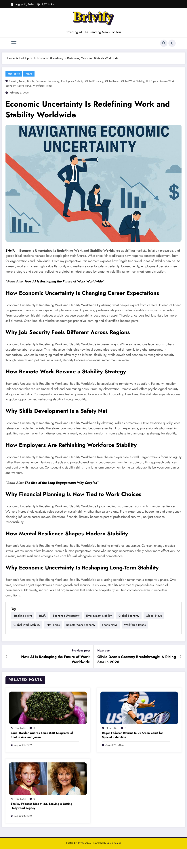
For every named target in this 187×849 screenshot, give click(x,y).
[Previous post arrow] (6, 657)
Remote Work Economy (80, 625)
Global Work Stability (132, 81)
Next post (103, 650)
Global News (112, 81)
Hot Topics (14, 73)
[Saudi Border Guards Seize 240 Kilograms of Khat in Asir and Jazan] (48, 707)
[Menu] (14, 43)
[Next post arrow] (180, 657)
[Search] (163, 43)
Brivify (30, 81)
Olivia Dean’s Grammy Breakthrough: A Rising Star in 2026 (136, 659)
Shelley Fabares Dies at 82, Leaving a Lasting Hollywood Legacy (41, 806)
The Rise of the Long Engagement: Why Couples (61, 482)
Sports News (24, 85)
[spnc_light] (172, 43)
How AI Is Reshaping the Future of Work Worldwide (63, 281)
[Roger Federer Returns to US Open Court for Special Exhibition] (139, 707)
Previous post (81, 650)
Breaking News (17, 81)
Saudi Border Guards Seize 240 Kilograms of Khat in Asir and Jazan (42, 735)
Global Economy (94, 81)
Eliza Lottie (20, 728)
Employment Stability (72, 81)
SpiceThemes (114, 843)
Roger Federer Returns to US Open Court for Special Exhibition (132, 735)
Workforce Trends (42, 85)
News (29, 73)
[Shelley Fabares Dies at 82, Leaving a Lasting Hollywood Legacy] (48, 778)
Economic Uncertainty (47, 81)
